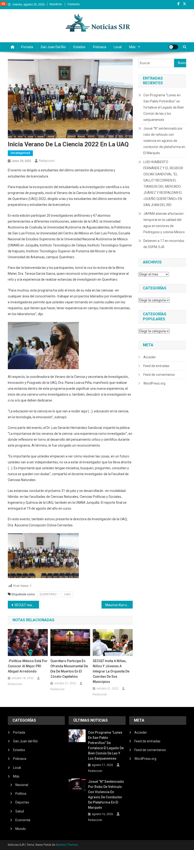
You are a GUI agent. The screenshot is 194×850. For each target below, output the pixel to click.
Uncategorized (20, 153)
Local (118, 47)
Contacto (73, 4)
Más (132, 47)
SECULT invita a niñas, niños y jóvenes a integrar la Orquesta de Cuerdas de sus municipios (111, 671)
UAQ (67, 594)
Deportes (22, 802)
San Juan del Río (53, 47)
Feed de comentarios (159, 374)
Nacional (21, 785)
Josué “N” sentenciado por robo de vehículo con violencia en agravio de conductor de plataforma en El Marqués (164, 141)
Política (20, 793)
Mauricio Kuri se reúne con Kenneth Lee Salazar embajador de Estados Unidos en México (119, 605)
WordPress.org (154, 383)
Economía (22, 820)
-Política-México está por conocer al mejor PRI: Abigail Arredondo (28, 666)
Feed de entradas (156, 366)
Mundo (20, 829)
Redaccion (47, 161)
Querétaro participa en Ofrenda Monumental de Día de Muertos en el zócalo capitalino (69, 668)
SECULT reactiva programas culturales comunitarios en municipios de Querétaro (26, 605)
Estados (79, 47)
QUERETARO (48, 594)
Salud (19, 811)
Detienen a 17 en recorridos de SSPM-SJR (163, 244)
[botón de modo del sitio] (173, 47)
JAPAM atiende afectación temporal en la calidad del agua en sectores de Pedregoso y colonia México (164, 223)
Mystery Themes (67, 844)
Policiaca (99, 47)
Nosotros (56, 4)
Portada (27, 47)
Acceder (149, 357)
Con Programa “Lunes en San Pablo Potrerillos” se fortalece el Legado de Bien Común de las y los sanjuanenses (163, 107)
